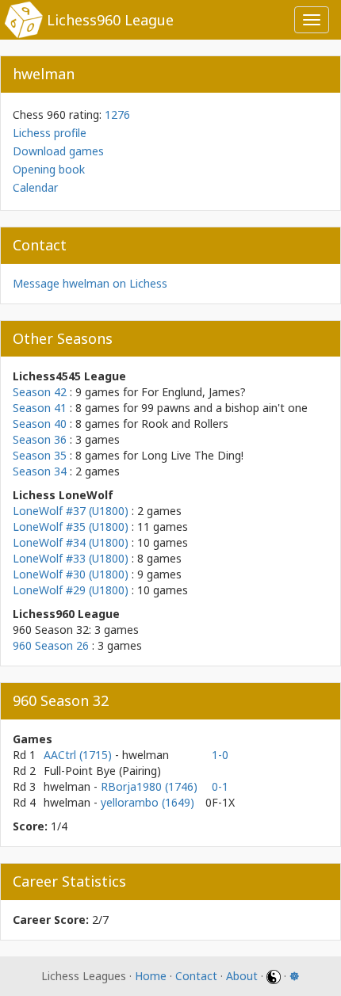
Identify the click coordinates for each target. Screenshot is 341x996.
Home (151, 975)
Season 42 (40, 391)
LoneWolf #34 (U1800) (70, 542)
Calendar (35, 187)
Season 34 (40, 471)
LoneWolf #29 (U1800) (70, 589)
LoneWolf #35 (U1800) (70, 526)
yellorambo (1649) (147, 802)
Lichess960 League (110, 19)
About (242, 975)
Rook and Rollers (184, 423)
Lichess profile (49, 132)
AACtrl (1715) (79, 754)
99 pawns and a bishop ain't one (224, 407)
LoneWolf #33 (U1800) (70, 558)
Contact (196, 975)
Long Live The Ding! (192, 455)
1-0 (220, 754)
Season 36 (40, 439)
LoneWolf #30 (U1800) (70, 574)
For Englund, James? (193, 391)
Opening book (49, 169)
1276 (117, 114)
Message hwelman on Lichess (90, 283)
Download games (58, 150)
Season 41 (40, 407)
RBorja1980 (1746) (149, 786)
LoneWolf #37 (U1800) (70, 510)
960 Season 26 (51, 645)
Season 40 (40, 423)
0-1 (220, 786)
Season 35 (40, 455)
